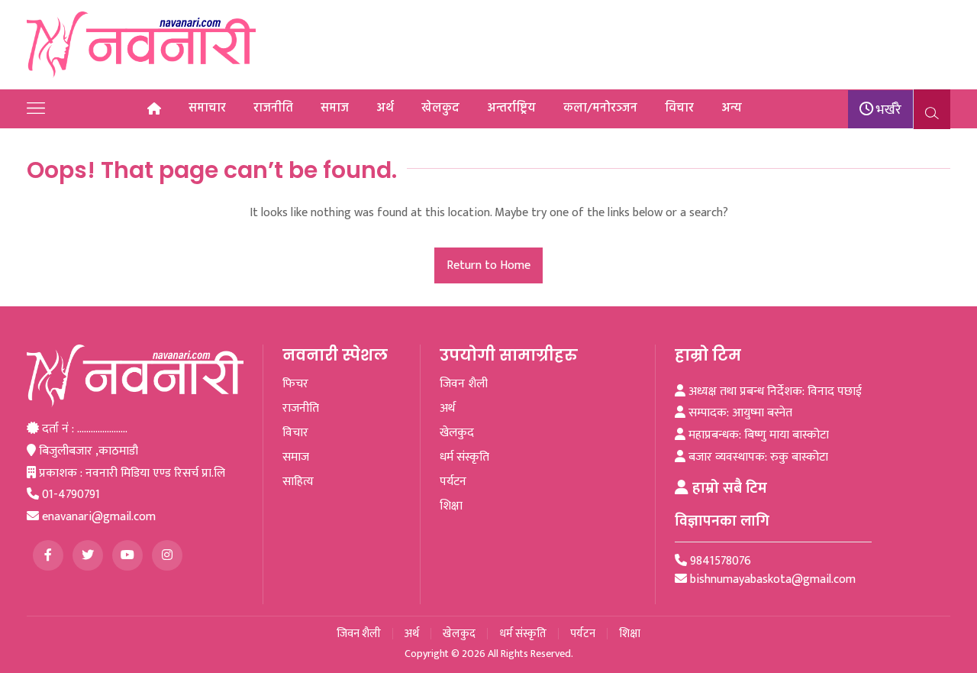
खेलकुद (440, 108)
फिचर (295, 384)
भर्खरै (887, 110)
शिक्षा (451, 506)
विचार (679, 108)
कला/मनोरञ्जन (600, 108)
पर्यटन (453, 482)
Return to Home (488, 265)
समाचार (207, 108)
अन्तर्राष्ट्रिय (511, 108)
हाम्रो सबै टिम (727, 488)
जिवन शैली (464, 384)
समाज (335, 108)
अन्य (731, 108)
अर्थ (385, 108)
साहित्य (298, 482)
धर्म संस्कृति (464, 457)
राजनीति (273, 108)
